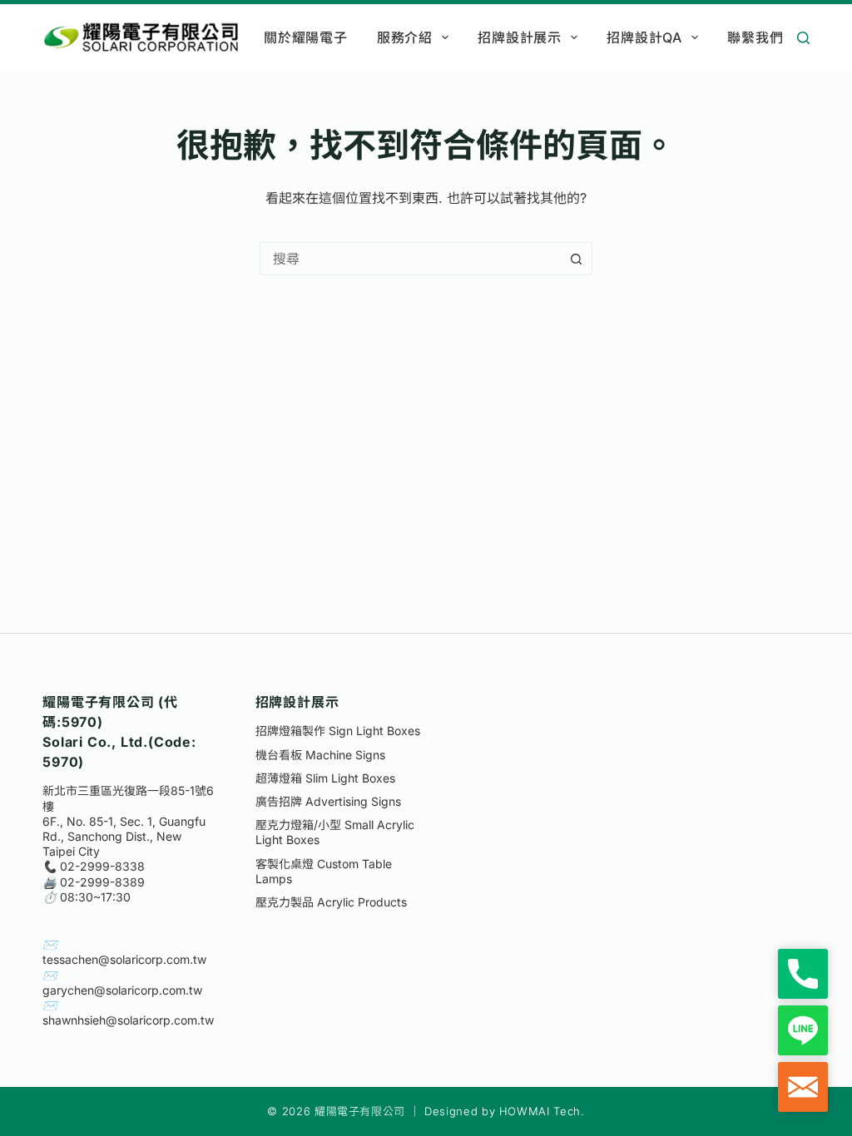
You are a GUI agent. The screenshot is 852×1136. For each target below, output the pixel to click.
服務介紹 (405, 37)
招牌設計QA (644, 37)
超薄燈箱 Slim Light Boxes (325, 778)
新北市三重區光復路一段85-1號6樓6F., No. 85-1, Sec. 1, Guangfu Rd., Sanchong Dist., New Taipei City (128, 820)
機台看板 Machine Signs (320, 755)
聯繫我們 (755, 37)
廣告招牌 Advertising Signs (328, 801)
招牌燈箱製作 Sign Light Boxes (337, 731)
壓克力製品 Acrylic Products (331, 902)
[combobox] (410, 258)
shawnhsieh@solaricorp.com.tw (128, 1020)
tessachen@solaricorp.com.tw (124, 959)
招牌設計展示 (520, 37)
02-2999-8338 (102, 866)
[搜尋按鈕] (576, 258)
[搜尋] (803, 38)
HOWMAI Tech (540, 1111)
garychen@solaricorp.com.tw (122, 990)
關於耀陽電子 (306, 37)
